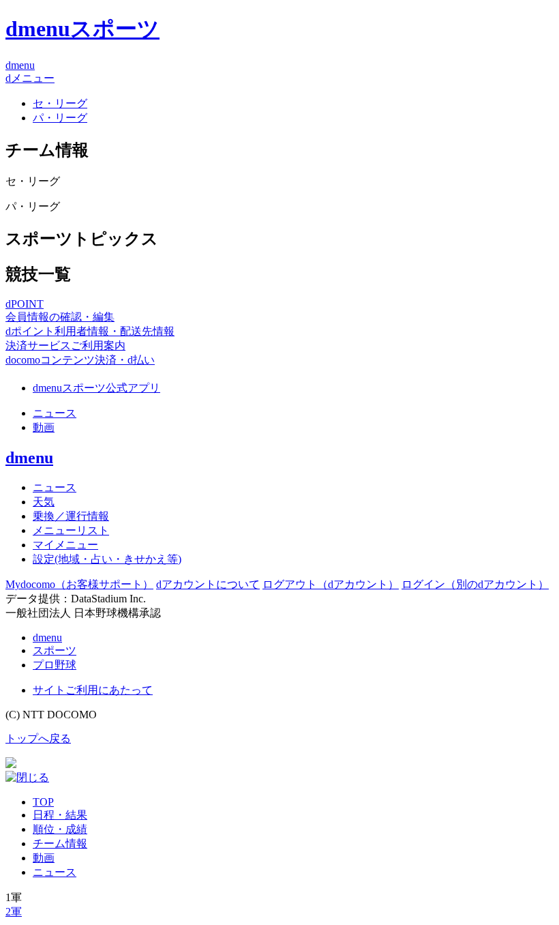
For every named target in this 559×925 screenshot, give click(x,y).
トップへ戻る (38, 738)
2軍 (13, 911)
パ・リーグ (60, 117)
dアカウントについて (208, 584)
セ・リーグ (60, 103)
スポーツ (54, 650)
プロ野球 (54, 665)
